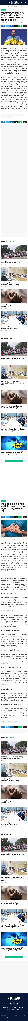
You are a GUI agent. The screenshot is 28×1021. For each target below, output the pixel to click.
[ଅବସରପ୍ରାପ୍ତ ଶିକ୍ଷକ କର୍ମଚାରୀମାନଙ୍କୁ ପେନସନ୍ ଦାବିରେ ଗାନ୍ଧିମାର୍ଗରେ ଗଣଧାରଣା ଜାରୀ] (14, 252)
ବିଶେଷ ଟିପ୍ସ (4, 721)
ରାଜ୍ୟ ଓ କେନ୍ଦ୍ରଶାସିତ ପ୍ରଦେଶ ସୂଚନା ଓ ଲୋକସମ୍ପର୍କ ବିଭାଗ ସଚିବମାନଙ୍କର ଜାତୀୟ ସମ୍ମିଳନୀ (13, 283)
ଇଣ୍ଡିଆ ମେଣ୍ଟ (20, 114)
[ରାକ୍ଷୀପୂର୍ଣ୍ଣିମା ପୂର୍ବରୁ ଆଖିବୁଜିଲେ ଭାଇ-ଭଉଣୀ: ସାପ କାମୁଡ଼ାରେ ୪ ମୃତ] (14, 296)
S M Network (17, 1015)
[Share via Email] (16, 26)
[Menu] (2, 2)
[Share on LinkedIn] (12, 26)
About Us (5, 1007)
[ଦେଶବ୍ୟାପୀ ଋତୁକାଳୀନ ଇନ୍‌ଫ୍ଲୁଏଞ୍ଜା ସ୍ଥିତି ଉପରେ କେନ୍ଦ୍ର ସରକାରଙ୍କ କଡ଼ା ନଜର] (14, 443)
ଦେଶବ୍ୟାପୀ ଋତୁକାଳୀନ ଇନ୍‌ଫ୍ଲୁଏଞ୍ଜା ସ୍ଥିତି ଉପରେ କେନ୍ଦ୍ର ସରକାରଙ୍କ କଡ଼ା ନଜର (12, 453)
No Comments (14, 22)
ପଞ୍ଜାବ (3, 116)
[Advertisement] (14, 181)
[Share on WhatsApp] (20, 26)
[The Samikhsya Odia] (14, 2)
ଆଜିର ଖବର (3, 9)
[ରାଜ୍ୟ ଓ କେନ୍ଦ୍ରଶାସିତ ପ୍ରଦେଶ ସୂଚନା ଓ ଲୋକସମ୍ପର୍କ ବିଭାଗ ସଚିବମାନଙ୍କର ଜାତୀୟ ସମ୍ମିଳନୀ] (14, 274)
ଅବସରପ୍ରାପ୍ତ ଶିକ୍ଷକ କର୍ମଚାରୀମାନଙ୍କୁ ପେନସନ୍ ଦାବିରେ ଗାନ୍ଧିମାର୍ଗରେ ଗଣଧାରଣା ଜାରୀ (12, 261)
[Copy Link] (25, 26)
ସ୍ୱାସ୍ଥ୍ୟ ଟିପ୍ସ (11, 721)
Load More (13, 461)
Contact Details (13, 1007)
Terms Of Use (18, 1009)
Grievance (21, 1007)
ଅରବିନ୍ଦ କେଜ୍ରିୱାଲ (12, 114)
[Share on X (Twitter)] (8, 26)
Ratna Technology (4, 1017)
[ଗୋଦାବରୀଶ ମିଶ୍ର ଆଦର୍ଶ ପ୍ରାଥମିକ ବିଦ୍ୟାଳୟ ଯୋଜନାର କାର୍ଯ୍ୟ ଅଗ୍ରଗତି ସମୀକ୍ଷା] (14, 318)
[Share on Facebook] (3, 26)
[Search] (22, 2)
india (6, 114)
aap (2, 114)
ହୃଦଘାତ (16, 721)
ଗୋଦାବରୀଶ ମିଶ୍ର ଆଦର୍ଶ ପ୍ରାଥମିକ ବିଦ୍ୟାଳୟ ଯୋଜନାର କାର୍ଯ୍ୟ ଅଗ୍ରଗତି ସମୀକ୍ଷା (11, 327)
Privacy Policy (10, 1009)
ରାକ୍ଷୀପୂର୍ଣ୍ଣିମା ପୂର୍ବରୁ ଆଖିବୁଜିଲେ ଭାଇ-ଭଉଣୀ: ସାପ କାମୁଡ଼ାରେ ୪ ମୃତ (12, 407)
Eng (25, 2)
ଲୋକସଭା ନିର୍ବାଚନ (9, 116)
